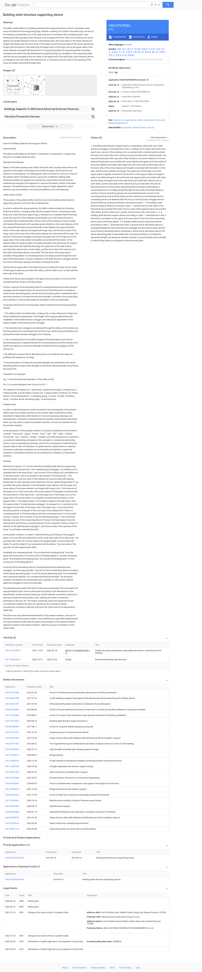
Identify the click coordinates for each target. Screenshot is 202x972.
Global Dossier (139, 127)
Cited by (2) (118, 120)
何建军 (162, 52)
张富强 (114, 52)
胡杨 (119, 49)
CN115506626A (12, 659)
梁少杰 (141, 52)
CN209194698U (12, 709)
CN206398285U (12, 726)
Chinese (128, 44)
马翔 (158, 49)
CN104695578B (12, 698)
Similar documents (145, 120)
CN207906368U (12, 783)
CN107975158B (12, 692)
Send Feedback (79, 967)
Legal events (130, 120)
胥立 (124, 49)
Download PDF (119, 37)
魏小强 (155, 52)
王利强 (129, 52)
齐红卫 (111, 55)
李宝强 (119, 55)
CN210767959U (12, 721)
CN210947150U (12, 772)
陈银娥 (131, 55)
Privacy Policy (125, 967)
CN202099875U (12, 817)
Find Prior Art (138, 37)
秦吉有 (148, 52)
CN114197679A (12, 650)
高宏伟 (144, 49)
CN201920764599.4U (14, 858)
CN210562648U (12, 806)
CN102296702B (12, 738)
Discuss (150, 127)
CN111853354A (12, 766)
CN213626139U (12, 704)
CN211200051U (12, 755)
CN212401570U (12, 732)
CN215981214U (12, 829)
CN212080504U (12, 761)
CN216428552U (12, 823)
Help (138, 967)
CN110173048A (12, 715)
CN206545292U (12, 795)
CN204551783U (12, 743)
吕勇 (135, 52)
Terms (112, 967)
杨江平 (130, 49)
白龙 (125, 55)
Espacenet (126, 127)
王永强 (152, 49)
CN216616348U (12, 778)
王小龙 (122, 52)
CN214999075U (12, 789)
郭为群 (137, 49)
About (65, 967)
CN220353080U (12, 812)
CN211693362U (12, 800)
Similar (154, 37)
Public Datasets (98, 967)
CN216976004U (12, 749)
